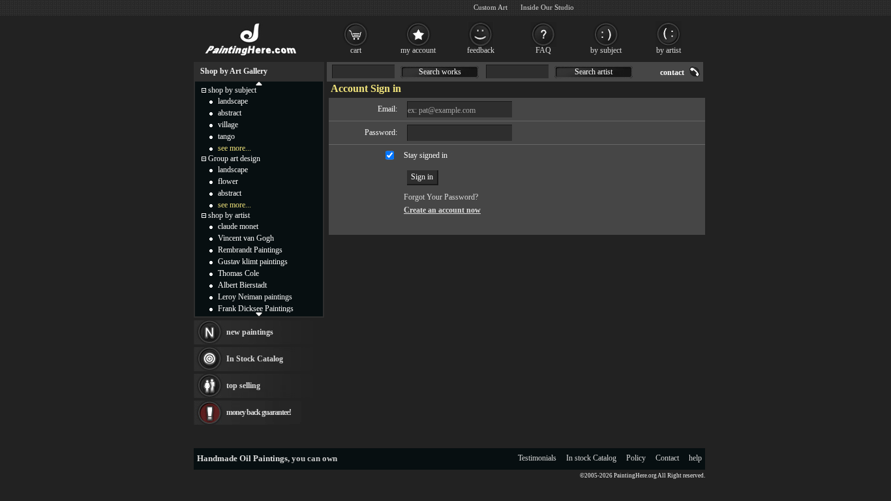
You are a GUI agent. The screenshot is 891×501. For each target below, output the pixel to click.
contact (672, 72)
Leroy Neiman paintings (255, 296)
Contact (667, 458)
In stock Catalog (591, 458)
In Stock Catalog (254, 358)
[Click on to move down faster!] (259, 313)
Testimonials (537, 458)
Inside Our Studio (547, 7)
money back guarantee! (258, 412)
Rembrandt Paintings (250, 249)
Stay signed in (425, 155)
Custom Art (490, 7)
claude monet (238, 226)
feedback (480, 50)
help (695, 458)
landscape (233, 101)
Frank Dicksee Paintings (256, 308)
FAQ (543, 50)
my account (418, 50)
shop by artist (229, 215)
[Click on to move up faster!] (259, 82)
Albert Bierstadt (242, 285)
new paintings (249, 332)
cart (355, 50)
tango (226, 136)
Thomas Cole (238, 273)
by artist (668, 50)
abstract (229, 112)
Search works (440, 71)
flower (228, 181)
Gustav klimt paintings (253, 261)
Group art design (234, 158)
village (228, 124)
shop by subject (232, 90)
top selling (243, 385)
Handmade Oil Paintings (242, 458)
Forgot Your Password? (441, 197)
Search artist (593, 71)
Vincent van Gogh (246, 238)
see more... (234, 148)
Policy (636, 458)
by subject (606, 50)
